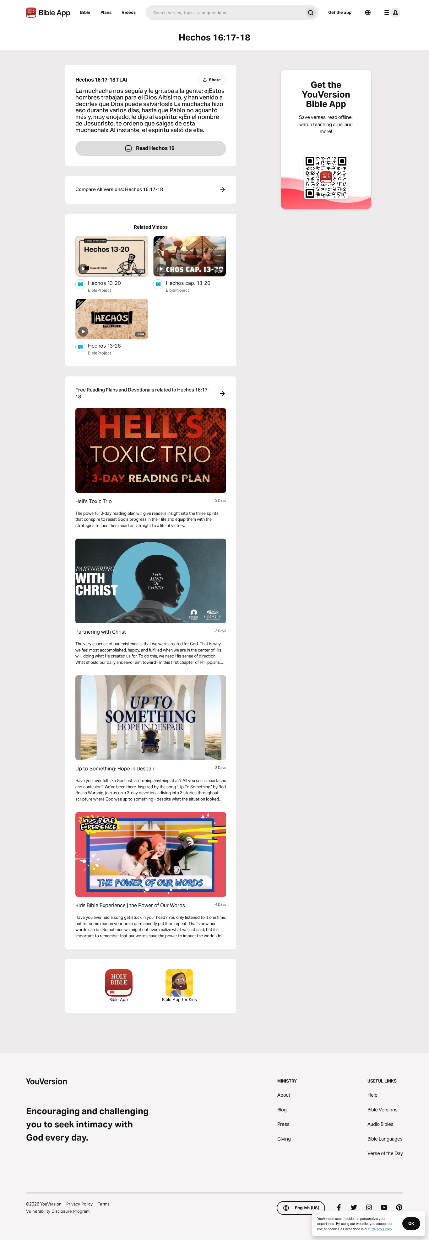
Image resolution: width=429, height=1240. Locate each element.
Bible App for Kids (179, 999)
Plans (105, 12)
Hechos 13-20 (111, 282)
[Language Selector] (367, 12)
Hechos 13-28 (111, 345)
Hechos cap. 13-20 (195, 282)
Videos (129, 12)
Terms (104, 1203)
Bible (85, 12)
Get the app (339, 12)
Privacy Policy (79, 1203)
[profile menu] (391, 12)
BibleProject (99, 290)
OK (411, 1223)
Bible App (118, 999)
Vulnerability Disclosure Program (58, 1211)
